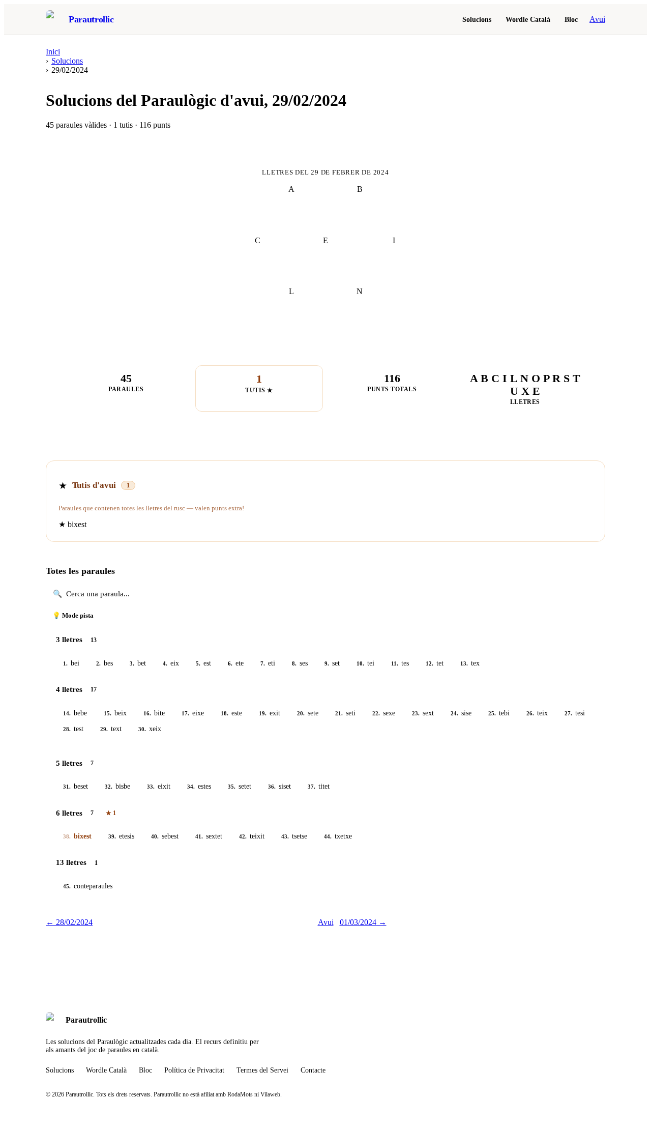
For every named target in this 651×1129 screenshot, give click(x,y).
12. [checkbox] (429, 663)
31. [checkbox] (67, 787)
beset (75, 786)
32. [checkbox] (108, 787)
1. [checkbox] (65, 663)
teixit (251, 836)
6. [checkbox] (230, 663)
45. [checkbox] (67, 886)
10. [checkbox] (360, 663)
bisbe (117, 786)
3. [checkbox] (132, 663)
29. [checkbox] (104, 729)
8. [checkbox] (294, 663)
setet (239, 786)
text (111, 729)
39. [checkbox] (112, 836)
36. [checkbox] (272, 787)
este (231, 713)
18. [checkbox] (224, 713)
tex (470, 663)
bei (71, 663)
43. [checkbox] (285, 836)
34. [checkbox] (191, 787)
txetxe (338, 836)
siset (279, 786)
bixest (77, 836)
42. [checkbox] (243, 836)
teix (537, 713)
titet (319, 786)
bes (104, 663)
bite (154, 713)
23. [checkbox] (416, 713)
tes (400, 663)
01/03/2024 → (363, 922)
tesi (575, 713)
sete (307, 713)
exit (269, 713)
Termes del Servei (262, 1070)
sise (461, 713)
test (73, 729)
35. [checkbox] (231, 787)
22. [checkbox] (376, 713)
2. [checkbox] (98, 663)
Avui (597, 19)
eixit (158, 786)
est (203, 663)
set (332, 663)
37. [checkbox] (311, 787)
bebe (75, 713)
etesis (121, 836)
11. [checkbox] (394, 663)
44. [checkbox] (328, 836)
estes (199, 786)
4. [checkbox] (165, 663)
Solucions (476, 19)
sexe (383, 713)
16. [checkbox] (147, 713)
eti (267, 663)
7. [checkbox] (262, 663)
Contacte (313, 1070)
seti (345, 713)
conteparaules (87, 886)
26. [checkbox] (530, 713)
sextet (208, 836)
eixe (193, 713)
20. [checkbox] (301, 713)
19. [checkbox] (263, 713)
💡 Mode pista (73, 615)
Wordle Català (528, 19)
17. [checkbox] (185, 713)
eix (171, 663)
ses (300, 663)
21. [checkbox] (339, 713)
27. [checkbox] (568, 713)
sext (423, 713)
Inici (53, 51)
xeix (149, 729)
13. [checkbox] (464, 663)
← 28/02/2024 (69, 922)
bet (138, 663)
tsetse (294, 836)
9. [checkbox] (326, 663)
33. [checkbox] (151, 787)
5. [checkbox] (198, 663)
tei (365, 663)
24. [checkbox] (454, 713)
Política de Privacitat (194, 1070)
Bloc (571, 19)
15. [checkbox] (107, 713)
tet (434, 663)
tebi (499, 713)
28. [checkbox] (67, 729)
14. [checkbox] (67, 713)
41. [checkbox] (199, 836)
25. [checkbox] (492, 713)
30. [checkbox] (142, 729)
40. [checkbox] (155, 836)
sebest (165, 836)
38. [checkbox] (67, 836)
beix (115, 713)
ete (236, 663)
